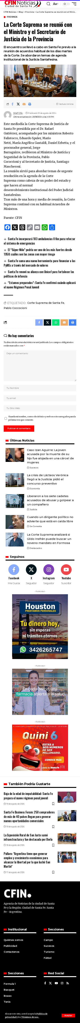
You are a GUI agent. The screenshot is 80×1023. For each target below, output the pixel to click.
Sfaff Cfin (18, 113)
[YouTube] (56, 983)
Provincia (12, 17)
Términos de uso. (30, 1017)
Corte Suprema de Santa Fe (45, 303)
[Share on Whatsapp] (56, 322)
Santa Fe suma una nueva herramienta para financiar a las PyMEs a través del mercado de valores (39, 263)
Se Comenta (36, 526)
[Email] (24, 104)
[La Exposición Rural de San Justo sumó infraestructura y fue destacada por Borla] (67, 838)
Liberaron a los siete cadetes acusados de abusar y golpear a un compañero (50, 500)
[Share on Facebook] (12, 104)
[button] (68, 1015)
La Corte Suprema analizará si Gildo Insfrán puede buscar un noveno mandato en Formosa (49, 539)
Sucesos (34, 467)
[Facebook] (14, 574)
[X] (31, 574)
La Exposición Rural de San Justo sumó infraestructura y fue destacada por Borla (28, 837)
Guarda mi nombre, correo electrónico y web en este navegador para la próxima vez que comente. (42, 418)
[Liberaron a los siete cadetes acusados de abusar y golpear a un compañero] (15, 501)
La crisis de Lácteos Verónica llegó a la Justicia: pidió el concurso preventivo (47, 479)
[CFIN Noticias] (22, 4)
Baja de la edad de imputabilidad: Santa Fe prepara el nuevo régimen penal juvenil (28, 795)
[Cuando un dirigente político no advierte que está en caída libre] (15, 522)
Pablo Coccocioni (15, 308)
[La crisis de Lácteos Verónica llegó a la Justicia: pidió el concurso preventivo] (15, 480)
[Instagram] (49, 574)
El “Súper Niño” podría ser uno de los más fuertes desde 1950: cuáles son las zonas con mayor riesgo (38, 252)
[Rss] (68, 983)
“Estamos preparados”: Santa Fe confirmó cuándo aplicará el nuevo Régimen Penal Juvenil (40, 284)
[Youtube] (66, 574)
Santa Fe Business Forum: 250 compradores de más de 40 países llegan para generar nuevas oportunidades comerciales (29, 816)
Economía (35, 488)
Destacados (36, 548)
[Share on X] (18, 104)
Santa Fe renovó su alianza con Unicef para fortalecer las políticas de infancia (39, 274)
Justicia (33, 509)
